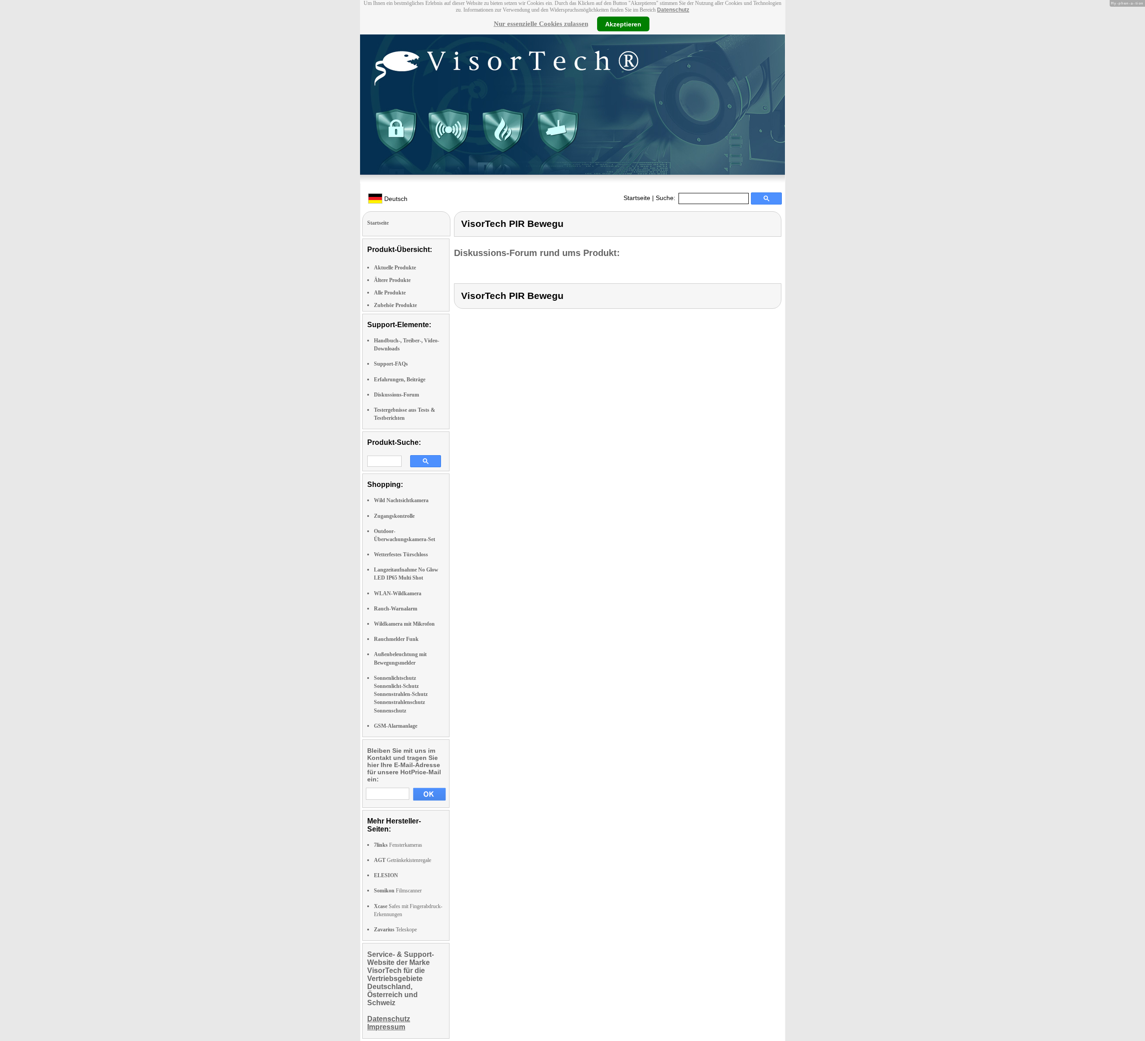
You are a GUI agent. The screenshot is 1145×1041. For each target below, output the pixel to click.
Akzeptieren (623, 23)
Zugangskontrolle (394, 516)
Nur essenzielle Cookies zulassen (541, 23)
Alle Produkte (390, 293)
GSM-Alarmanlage (395, 726)
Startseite (636, 197)
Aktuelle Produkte (395, 268)
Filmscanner (398, 890)
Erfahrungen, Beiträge (399, 379)
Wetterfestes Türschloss (401, 554)
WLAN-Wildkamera (397, 593)
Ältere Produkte (392, 280)
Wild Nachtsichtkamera (401, 500)
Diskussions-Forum (396, 395)
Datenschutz (673, 10)
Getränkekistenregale (402, 860)
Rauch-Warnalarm (395, 609)
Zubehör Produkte (395, 305)
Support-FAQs (391, 364)
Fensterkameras (398, 845)
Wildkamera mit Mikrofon (404, 624)
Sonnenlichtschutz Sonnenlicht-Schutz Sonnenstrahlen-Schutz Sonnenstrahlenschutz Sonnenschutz (401, 694)
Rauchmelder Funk (396, 639)
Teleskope (395, 929)
